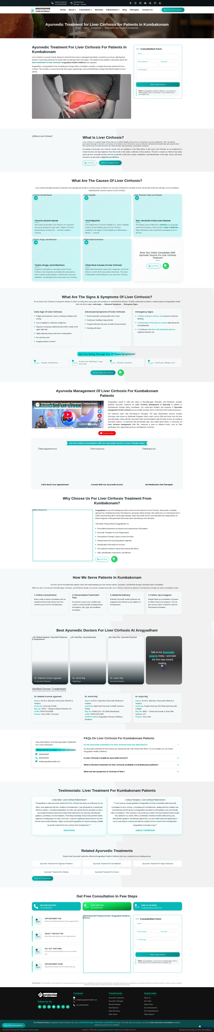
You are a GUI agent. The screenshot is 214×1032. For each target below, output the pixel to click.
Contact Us (147, 9)
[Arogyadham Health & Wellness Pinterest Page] (155, 3)
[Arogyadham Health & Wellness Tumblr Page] (150, 3)
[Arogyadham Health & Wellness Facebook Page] (130, 3)
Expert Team (148, 1004)
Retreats (99, 9)
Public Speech (149, 1014)
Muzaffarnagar (87, 1022)
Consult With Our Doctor (103, 373)
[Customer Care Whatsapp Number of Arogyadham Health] (164, 667)
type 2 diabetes (171, 227)
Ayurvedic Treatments (116, 998)
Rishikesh (111, 1022)
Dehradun (99, 1022)
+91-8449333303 (82, 1005)
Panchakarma (113, 1008)
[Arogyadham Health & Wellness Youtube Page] (145, 3)
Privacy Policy (191, 1030)
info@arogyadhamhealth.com (49, 761)
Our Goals (147, 1001)
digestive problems (110, 157)
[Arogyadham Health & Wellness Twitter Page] (135, 3)
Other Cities (113, 1014)
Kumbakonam (96, 28)
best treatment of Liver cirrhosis (46, 62)
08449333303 (44, 754)
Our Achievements (150, 1008)
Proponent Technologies (29, 1030)
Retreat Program (114, 1004)
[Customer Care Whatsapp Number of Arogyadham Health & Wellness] (166, 266)
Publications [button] (112, 9)
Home (63, 9)
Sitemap (182, 1030)
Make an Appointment (110, 163)
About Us (147, 998)
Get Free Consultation (173, 10)
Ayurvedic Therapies (116, 1001)
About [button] (71, 9)
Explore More (108, 433)
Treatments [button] (84, 9)
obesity (163, 225)
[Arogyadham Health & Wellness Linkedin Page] (160, 3)
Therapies (134, 9)
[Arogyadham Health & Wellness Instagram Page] (140, 3)
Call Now (90, 163)
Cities (85, 28)
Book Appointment (157, 84)
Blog (124, 9)
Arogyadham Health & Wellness (109, 1030)
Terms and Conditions (204, 1030)
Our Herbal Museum (151, 1011)
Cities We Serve (114, 1011)
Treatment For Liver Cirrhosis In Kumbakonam (121, 28)
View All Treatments (42, 878)
